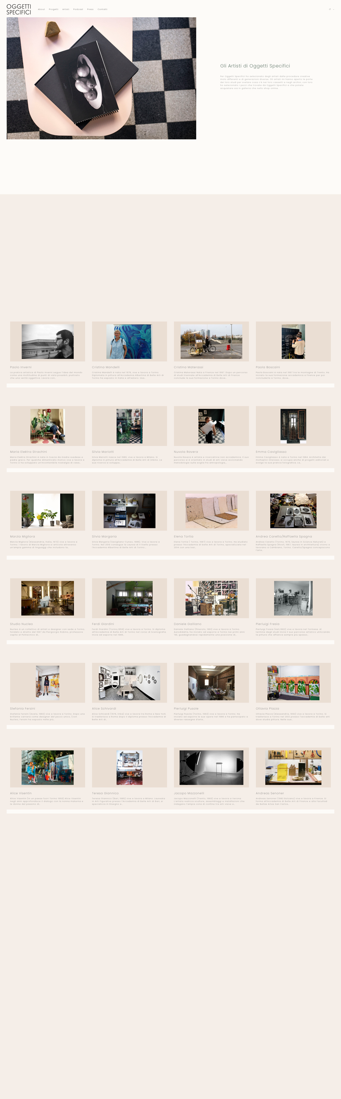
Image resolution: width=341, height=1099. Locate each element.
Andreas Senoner (270, 793)
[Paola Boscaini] (293, 342)
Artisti (65, 9)
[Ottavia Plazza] (293, 683)
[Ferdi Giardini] (129, 598)
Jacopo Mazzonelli (189, 793)
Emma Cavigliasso (271, 452)
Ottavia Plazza (267, 708)
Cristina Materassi (188, 367)
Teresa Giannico (105, 793)
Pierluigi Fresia (268, 624)
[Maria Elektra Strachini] (47, 426)
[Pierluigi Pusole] (211, 683)
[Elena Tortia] (211, 511)
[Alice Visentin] (47, 768)
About (41, 9)
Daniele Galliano (188, 624)
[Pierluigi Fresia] (293, 598)
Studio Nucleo (21, 624)
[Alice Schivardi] (129, 683)
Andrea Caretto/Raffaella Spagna (284, 536)
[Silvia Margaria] (129, 511)
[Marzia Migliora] (47, 511)
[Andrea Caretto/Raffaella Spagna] (293, 511)
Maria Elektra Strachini (28, 452)
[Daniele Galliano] (211, 598)
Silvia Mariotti (103, 452)
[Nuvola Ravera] (211, 426)
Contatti (102, 9)
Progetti (53, 9)
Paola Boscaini (268, 367)
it (330, 9)
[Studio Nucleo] (47, 598)
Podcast (78, 9)
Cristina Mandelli (106, 367)
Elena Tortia (184, 536)
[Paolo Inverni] (47, 342)
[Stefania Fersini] (47, 683)
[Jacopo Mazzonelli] (211, 768)
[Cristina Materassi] (211, 342)
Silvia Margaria (104, 536)
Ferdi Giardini (103, 624)
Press (90, 9)
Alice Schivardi (104, 708)
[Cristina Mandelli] (129, 342)
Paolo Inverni (21, 367)
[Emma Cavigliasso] (293, 426)
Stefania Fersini (22, 708)
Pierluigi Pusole (186, 708)
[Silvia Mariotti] (129, 426)
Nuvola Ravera (186, 452)
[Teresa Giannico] (129, 768)
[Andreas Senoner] (293, 768)
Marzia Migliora (22, 536)
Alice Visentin (21, 793)
